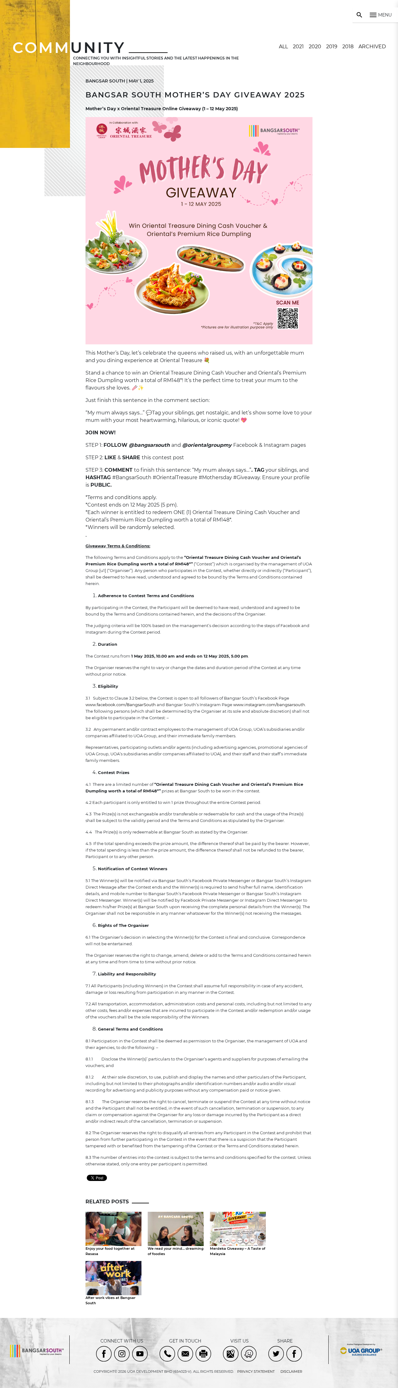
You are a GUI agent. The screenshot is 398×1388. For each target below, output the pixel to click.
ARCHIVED (372, 47)
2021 (298, 47)
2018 (348, 47)
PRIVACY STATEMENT (256, 1371)
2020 (315, 47)
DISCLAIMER (291, 1371)
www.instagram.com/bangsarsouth (269, 704)
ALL (283, 47)
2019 (331, 47)
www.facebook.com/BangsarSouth (121, 704)
